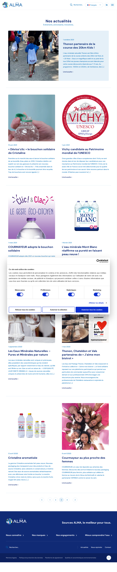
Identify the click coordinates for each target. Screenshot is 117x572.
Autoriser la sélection (58, 310)
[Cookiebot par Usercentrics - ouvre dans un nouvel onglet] (98, 261)
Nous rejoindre (96, 547)
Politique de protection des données (31, 558)
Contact (108, 547)
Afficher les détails (96, 303)
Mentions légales (11, 558)
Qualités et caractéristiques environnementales (80, 558)
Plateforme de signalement (54, 558)
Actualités (84, 547)
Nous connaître (14, 535)
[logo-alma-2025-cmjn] (12, 5)
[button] (94, 5)
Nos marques (39, 535)
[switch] (45, 294)
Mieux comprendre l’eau (98, 535)
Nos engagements (66, 535)
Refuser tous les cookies (25, 310)
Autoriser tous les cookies (91, 310)
